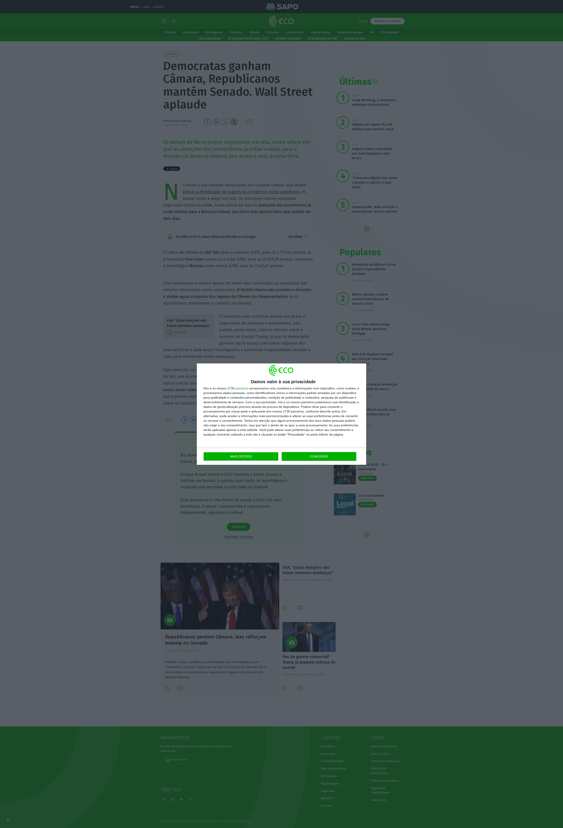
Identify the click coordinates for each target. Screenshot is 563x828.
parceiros (241, 388)
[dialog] (281, 414)
